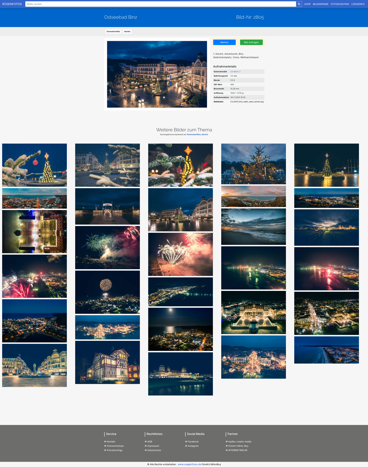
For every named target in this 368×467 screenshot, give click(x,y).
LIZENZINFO (358, 4)
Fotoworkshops (115, 445)
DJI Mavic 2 (235, 71)
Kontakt (111, 441)
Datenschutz (154, 450)
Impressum (153, 445)
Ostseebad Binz (113, 31)
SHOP (307, 4)
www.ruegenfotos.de (189, 464)
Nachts (127, 31)
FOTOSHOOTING (340, 4)
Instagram (193, 445)
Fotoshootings (114, 450)
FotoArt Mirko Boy (238, 445)
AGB (149, 441)
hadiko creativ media (239, 441)
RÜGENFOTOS (12, 4)
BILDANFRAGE (320, 4)
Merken (224, 42)
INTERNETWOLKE (238, 450)
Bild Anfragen (251, 42)
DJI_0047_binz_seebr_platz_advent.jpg (247, 102)
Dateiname (218, 102)
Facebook (193, 441)
